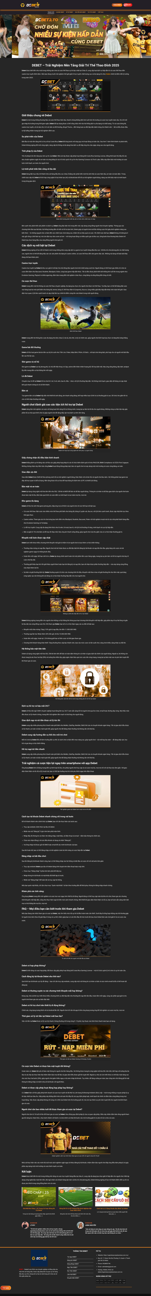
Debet (108, 74)
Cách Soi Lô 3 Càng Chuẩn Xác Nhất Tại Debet (112, 1208)
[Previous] (4, 36)
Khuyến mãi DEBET (80, 12)
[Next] (146, 36)
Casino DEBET (60, 12)
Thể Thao (100, 12)
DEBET (21, 1269)
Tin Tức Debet (92, 12)
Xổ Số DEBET (69, 12)
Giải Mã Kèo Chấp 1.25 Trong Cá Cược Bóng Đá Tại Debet (39, 1209)
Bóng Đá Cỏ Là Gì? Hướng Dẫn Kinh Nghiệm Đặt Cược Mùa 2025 (75, 1209)
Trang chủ (51, 12)
